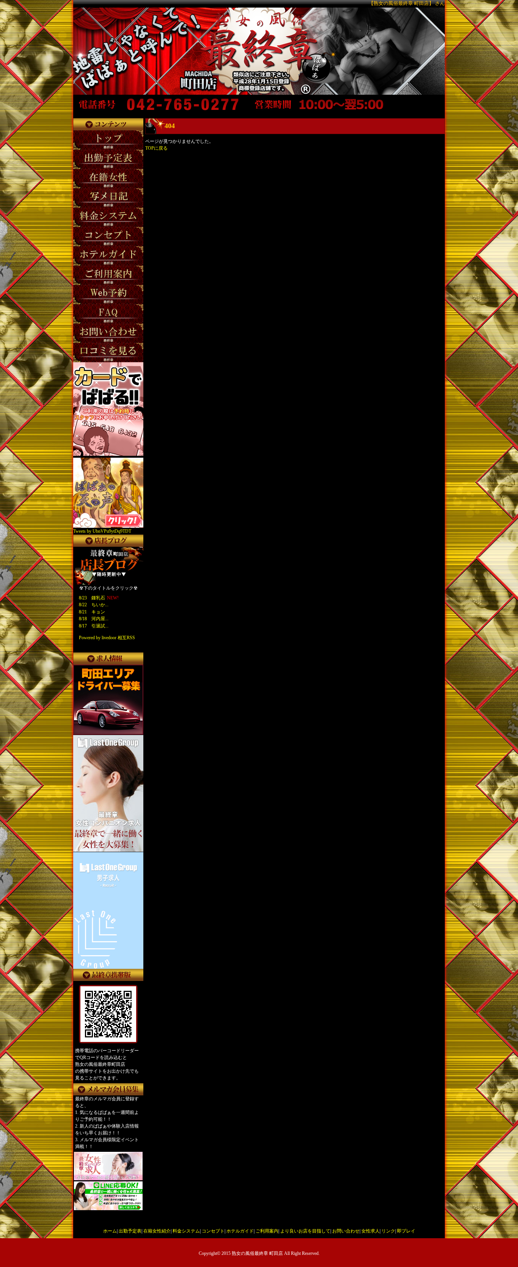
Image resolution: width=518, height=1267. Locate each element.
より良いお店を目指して (305, 1231)
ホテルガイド (240, 1231)
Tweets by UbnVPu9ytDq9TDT (102, 531)
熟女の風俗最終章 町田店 (257, 1253)
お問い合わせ (345, 1231)
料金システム (186, 1231)
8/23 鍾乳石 (92, 598)
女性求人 (370, 1231)
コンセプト (213, 1231)
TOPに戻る (156, 148)
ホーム (110, 1231)
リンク (388, 1231)
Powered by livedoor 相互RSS (107, 637)
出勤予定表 (130, 1231)
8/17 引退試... (93, 626)
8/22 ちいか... (93, 604)
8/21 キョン (92, 612)
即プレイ (406, 1231)
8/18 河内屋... (93, 618)
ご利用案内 (267, 1231)
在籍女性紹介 (157, 1231)
